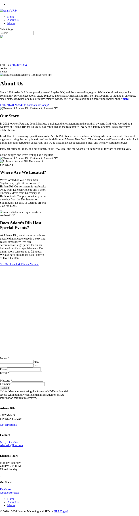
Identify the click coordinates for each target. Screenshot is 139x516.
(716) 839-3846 (19, 65)
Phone (3, 369)
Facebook (5, 489)
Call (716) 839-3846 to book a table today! (24, 105)
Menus (11, 23)
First (36, 361)
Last (35, 365)
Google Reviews (9, 492)
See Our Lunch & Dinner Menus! (19, 264)
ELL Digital (61, 511)
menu (126, 98)
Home (10, 16)
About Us (12, 19)
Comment (5, 384)
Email (4, 373)
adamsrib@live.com (11, 445)
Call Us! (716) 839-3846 (23, 4)
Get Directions (8, 424)
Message (6, 380)
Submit (5, 388)
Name (4, 358)
